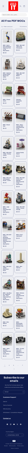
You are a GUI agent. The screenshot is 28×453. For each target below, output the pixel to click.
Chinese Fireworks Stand (19, 101)
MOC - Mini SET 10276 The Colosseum (20, 46)
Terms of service (7, 405)
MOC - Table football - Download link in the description (7, 351)
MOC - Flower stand (6, 100)
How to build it (13, 443)
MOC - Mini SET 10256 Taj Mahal (20, 74)
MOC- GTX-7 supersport (19, 235)
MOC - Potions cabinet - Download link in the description (20, 295)
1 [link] (4, 365)
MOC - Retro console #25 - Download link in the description (20, 127)
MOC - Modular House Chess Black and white (7, 75)
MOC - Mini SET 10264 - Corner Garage (20, 208)
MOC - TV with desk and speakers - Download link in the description (20, 352)
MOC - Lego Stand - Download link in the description (7, 209)
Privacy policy (20, 445)
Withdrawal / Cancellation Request (12, 412)
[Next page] (14, 369)
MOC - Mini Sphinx (6, 323)
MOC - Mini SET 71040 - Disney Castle (7, 154)
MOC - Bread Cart (6, 125)
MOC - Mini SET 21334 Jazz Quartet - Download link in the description (20, 181)
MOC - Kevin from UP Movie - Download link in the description (7, 48)
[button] (3, 6)
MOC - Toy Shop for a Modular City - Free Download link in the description (7, 296)
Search (5, 401)
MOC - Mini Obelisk (19, 267)
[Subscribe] (23, 392)
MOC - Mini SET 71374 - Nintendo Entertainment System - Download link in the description (7, 239)
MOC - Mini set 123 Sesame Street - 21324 (7, 179)
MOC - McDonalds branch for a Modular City (19, 324)
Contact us (7, 418)
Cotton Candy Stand (20, 153)
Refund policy (7, 408)
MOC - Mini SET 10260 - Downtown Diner (7, 268)
